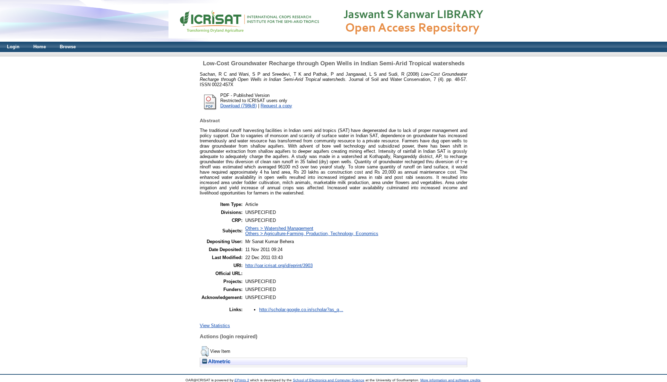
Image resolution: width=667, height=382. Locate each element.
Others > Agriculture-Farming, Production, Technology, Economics (311, 233)
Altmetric (218, 361)
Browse (68, 46)
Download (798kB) (238, 105)
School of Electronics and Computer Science (328, 380)
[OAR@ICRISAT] (333, 40)
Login (13, 46)
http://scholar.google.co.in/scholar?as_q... (301, 309)
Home (39, 46)
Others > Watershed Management (279, 228)
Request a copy (276, 105)
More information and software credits (450, 380)
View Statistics (215, 325)
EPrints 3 (241, 380)
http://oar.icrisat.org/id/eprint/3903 (279, 265)
